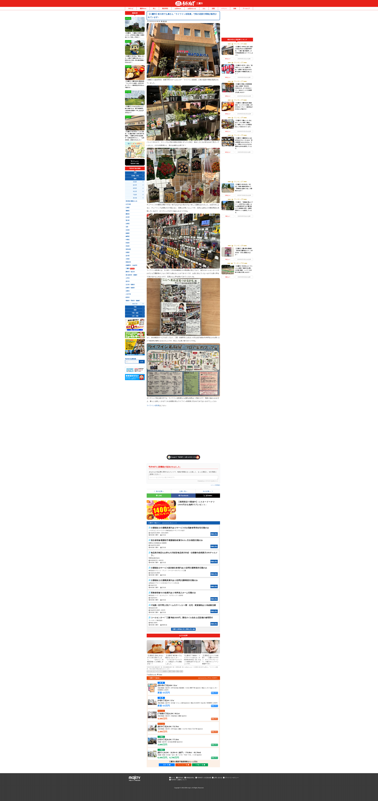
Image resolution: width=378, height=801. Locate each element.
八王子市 (128, 294)
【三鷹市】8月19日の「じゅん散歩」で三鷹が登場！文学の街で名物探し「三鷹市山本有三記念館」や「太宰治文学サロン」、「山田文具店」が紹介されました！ (134, 136)
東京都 (165, 21)
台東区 (128, 223)
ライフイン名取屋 (153, 405)
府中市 (128, 281)
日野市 (128, 291)
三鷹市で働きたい (154, 523)
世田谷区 (128, 249)
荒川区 (128, 220)
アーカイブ (246, 8)
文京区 (128, 230)
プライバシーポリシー (232, 777)
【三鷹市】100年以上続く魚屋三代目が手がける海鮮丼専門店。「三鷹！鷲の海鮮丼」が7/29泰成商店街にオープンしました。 (244, 51)
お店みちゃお (192, 8)
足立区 (128, 217)
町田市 (128, 297)
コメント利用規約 (215, 485)
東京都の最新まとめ (131, 201)
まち (204, 8)
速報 (234, 8)
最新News (143, 8)
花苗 (181, 671)
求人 (154, 8)
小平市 (128, 278)
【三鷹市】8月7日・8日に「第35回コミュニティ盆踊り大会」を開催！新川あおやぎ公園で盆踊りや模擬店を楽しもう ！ (243, 69)
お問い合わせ (218, 777)
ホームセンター (151, 671)
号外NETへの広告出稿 (204, 777)
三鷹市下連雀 (171, 671)
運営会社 (180, 777)
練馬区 (128, 236)
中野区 (128, 239)
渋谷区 (128, 246)
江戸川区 (128, 204)
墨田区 (128, 214)
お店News (178, 8)
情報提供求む (190, 777)
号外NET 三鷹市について (179, 779)
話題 (213, 8)
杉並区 (128, 242)
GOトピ (130, 8)
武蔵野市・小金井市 (131, 265)
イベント (224, 8)
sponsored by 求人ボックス (169, 523)
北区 (127, 226)
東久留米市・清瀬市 (131, 275)
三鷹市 (199, 3)
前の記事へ (160, 491)
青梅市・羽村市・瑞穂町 (133, 300)
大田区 (128, 259)
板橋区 (128, 233)
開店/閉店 (165, 8)
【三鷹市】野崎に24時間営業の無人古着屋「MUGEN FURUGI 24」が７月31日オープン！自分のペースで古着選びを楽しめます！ (243, 88)
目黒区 (128, 252)
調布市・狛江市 (130, 271)
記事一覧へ (183, 491)
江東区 (128, 207)
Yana (160, 674)
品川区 (128, 255)
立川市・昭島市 (130, 284)
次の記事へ (207, 491)
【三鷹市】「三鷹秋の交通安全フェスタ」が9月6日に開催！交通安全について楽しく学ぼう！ (134, 35)
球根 (177, 671)
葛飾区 (128, 210)
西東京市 (128, 262)
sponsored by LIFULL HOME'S (207, 678)
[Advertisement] (237, 24)
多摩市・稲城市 (130, 287)
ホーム (173, 777)
